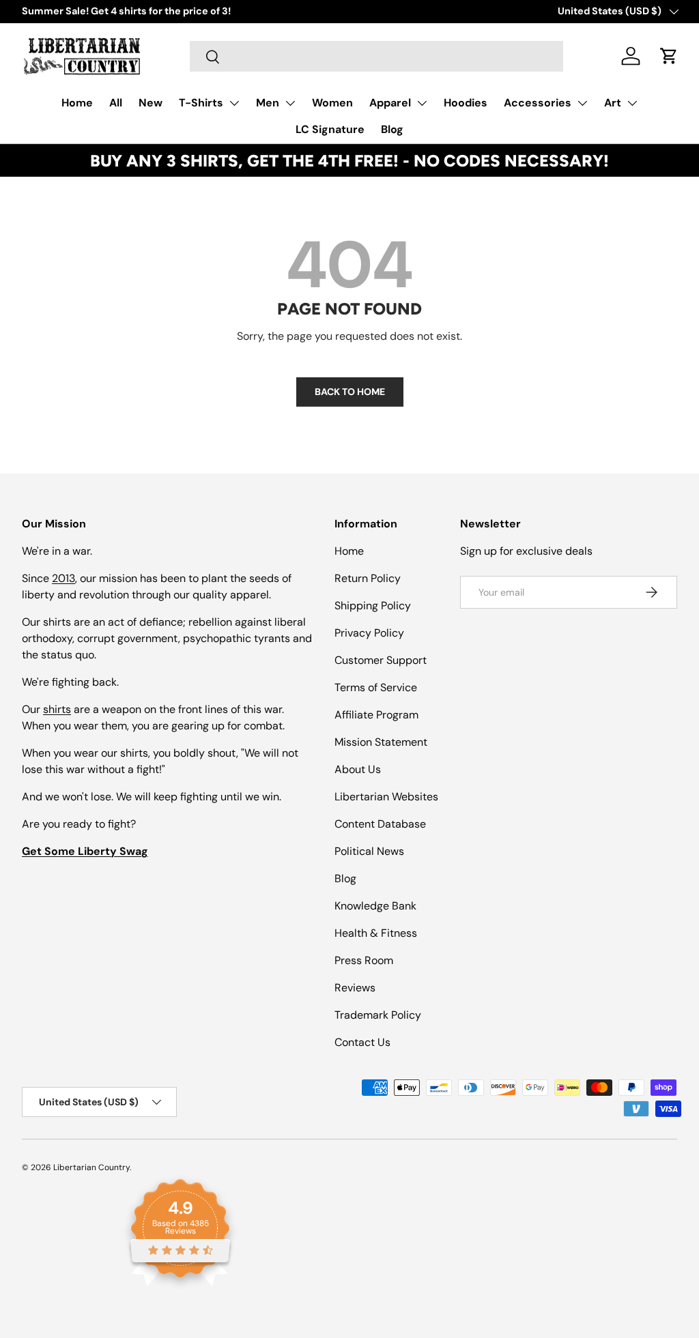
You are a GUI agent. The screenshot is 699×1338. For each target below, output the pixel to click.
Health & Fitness (375, 933)
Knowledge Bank (375, 906)
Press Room (363, 960)
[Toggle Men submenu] (290, 103)
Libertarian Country (91, 1167)
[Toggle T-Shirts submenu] (234, 103)
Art (612, 103)
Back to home (350, 392)
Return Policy (367, 578)
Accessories (537, 103)
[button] (669, 56)
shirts (57, 709)
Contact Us (362, 1042)
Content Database (380, 824)
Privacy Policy (369, 633)
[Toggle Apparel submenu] (422, 103)
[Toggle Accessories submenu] (582, 103)
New (150, 103)
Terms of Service (375, 687)
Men (267, 103)
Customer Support (380, 660)
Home (77, 103)
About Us (357, 769)
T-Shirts (201, 103)
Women (332, 103)
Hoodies (465, 103)
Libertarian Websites (386, 796)
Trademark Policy (377, 1015)
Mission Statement (380, 742)
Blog (392, 129)
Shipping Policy (372, 605)
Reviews (354, 987)
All (115, 103)
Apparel (390, 103)
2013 (63, 578)
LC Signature (330, 129)
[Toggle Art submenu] (632, 103)
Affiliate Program (376, 715)
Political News (369, 851)
